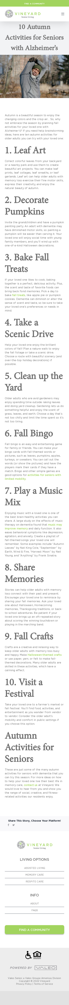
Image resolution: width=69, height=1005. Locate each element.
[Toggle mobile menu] (62, 14)
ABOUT (34, 903)
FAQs (34, 910)
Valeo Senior (15, 978)
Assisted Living (34, 868)
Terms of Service (43, 984)
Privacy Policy (24, 984)
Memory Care (34, 875)
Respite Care (35, 881)
